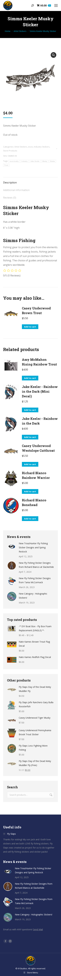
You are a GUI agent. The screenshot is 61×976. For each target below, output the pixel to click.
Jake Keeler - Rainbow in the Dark (40, 421)
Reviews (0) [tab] (9, 197)
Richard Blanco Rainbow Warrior (36, 475)
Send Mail (38, 929)
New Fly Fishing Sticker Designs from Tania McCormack (35, 580)
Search (50, 795)
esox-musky (14, 161)
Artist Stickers (20, 146)
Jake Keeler (34, 161)
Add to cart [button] (30, 326)
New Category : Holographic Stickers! (33, 595)
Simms (52, 161)
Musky (44, 161)
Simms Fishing (19, 240)
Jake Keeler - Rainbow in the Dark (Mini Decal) (40, 391)
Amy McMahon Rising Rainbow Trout (39, 361)
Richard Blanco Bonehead (34, 502)
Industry (24, 161)
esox (30, 146)
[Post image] (11, 546)
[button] (53, 55)
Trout (6, 165)
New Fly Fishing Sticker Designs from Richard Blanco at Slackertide (36, 564)
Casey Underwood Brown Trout (36, 310)
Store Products (10, 150)
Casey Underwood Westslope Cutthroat (38, 448)
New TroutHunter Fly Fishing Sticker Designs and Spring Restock (33, 547)
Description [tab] (10, 182)
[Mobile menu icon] (56, 5)
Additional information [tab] (16, 190)
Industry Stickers (42, 146)
